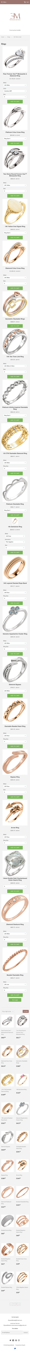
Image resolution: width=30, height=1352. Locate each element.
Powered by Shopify (20, 1345)
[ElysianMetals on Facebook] (13, 1340)
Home (2, 37)
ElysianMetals (10, 1345)
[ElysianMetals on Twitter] (10, 1340)
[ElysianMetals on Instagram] (19, 1340)
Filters (26, 1011)
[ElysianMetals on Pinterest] (16, 1340)
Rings (8, 37)
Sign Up (26, 1332)
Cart (27, 2)
